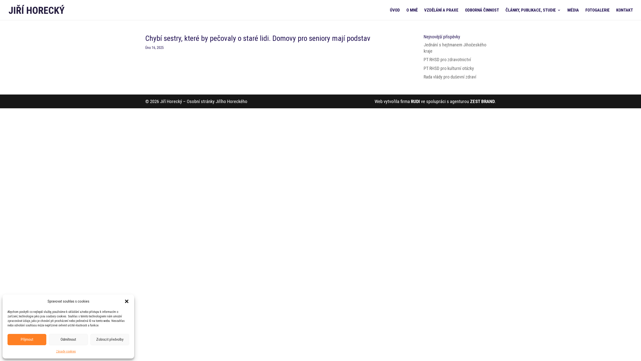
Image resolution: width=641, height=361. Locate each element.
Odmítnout (68, 339)
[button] (126, 301)
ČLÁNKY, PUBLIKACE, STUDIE (531, 10)
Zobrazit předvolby (109, 339)
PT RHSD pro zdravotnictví (447, 59)
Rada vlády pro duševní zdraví (450, 76)
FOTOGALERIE (597, 10)
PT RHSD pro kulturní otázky (449, 68)
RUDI (415, 101)
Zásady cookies (66, 351)
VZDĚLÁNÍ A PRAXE (441, 10)
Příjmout (27, 339)
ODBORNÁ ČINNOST (482, 10)
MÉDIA (573, 10)
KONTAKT (624, 10)
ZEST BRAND (482, 101)
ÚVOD (395, 10)
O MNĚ (412, 10)
